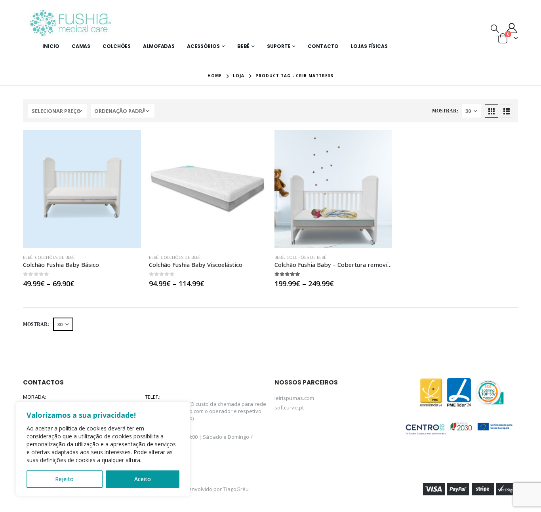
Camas (81, 46)
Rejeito (64, 479)
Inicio (50, 46)
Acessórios (203, 46)
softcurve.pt (289, 407)
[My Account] (511, 28)
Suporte (278, 46)
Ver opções (128, 143)
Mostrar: (445, 111)
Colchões (117, 46)
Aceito (142, 479)
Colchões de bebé (55, 257)
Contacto (323, 46)
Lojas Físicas (369, 46)
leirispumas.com (294, 398)
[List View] (506, 111)
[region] (103, 449)
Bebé (243, 46)
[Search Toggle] (495, 28)
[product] (82, 189)
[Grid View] (491, 111)
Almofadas (159, 46)
